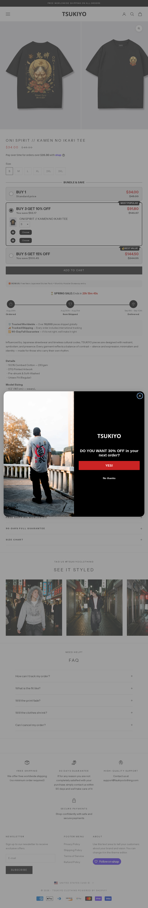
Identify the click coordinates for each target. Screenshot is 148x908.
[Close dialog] (140, 396)
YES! (109, 465)
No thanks (109, 478)
